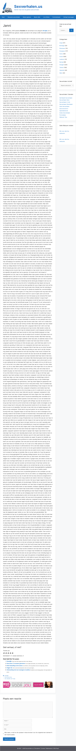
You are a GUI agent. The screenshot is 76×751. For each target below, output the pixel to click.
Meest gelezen (27, 17)
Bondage (61, 45)
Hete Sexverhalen (64, 106)
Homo (61, 54)
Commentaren (56, 17)
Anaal (61, 43)
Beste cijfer (37, 17)
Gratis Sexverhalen (64, 113)
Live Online (46, 17)
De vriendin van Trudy (10, 678)
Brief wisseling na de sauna (14, 665)
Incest (61, 56)
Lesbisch (61, 59)
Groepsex (62, 51)
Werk (60, 73)
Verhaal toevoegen (68, 17)
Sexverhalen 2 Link (64, 102)
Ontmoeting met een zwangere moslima (18, 670)
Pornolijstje (62, 115)
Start (3, 17)
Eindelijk (9, 661)
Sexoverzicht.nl (63, 108)
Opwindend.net (63, 110)
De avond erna (8, 677)
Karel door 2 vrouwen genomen (16, 663)
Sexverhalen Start (64, 100)
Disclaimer (37, 748)
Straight (45, 30)
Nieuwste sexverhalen (14, 17)
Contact (43, 748)
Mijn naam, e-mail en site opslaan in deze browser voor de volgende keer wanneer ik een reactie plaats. (28, 733)
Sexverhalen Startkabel (66, 104)
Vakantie (61, 70)
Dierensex (62, 48)
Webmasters (49, 748)
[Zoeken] (71, 30)
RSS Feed (56, 748)
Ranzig (61, 62)
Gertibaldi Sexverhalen (65, 98)
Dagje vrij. (9, 668)
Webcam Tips (63, 117)
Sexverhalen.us (28, 6)
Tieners (61, 67)
